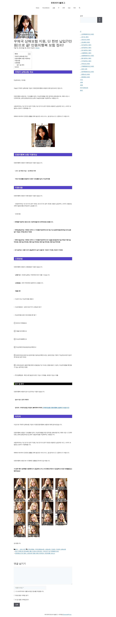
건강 (69, 8)
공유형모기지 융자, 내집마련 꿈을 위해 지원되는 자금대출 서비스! (35, 553)
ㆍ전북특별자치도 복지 (87, 66)
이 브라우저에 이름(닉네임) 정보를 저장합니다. (30, 591)
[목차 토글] (28, 54)
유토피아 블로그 (58, 3)
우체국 (53, 549)
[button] (79, 8)
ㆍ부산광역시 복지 (85, 50)
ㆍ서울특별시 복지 (85, 53)
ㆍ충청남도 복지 (85, 74)
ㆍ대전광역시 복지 (85, 47)
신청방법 (17, 62)
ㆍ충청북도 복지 (85, 77)
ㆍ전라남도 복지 (85, 63)
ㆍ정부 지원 (22, 549)
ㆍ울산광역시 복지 (85, 58)
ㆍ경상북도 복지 (85, 42)
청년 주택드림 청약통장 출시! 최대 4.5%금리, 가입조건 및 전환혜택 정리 (37, 551)
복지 (74, 8)
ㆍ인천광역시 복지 (85, 61)
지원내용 (17, 60)
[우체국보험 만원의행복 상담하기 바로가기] (56, 407)
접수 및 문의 (20, 65)
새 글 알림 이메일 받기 (22, 599)
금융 (54, 8)
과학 (63, 8)
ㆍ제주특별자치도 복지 (87, 71)
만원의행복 (30, 549)
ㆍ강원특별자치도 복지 (87, 34)
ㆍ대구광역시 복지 (85, 45)
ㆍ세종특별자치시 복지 (87, 55)
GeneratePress (67, 614)
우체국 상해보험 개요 (21, 56)
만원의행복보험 (39, 549)
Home (37, 8)
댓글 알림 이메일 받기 (21, 595)
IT (58, 8)
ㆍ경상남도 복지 (85, 39)
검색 (81, 16)
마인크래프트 (45, 8)
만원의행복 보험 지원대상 (22, 58)
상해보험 (48, 549)
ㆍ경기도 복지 (84, 37)
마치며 (17, 67)
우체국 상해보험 (61, 549)
